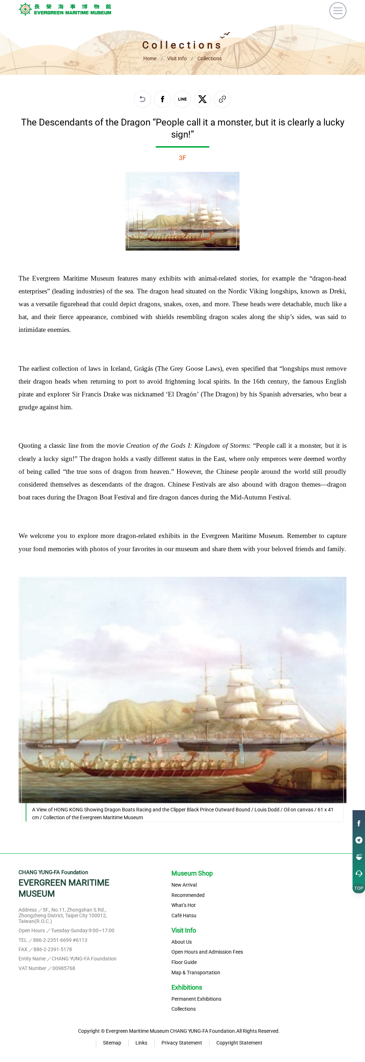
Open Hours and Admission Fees (207, 952)
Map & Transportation (195, 972)
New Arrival (184, 885)
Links (141, 1043)
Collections (183, 1009)
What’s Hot (183, 905)
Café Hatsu (183, 915)
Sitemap (112, 1043)
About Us (181, 942)
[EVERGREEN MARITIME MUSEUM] (65, 10)
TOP (358, 888)
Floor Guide (184, 962)
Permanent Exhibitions (196, 999)
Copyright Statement (239, 1043)
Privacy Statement (181, 1043)
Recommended (188, 895)
